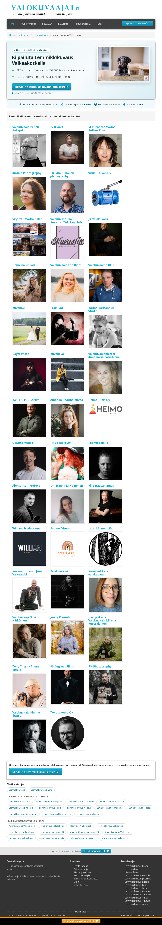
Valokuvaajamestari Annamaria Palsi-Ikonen (105, 355)
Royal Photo (20, 354)
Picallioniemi (59, 571)
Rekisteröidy (144, 23)
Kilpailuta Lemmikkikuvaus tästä (34, 772)
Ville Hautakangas (101, 485)
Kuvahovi (18, 308)
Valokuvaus (24, 34)
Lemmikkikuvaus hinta (41, 789)
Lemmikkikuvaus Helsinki (137, 875)
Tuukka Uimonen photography (62, 174)
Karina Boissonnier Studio (101, 309)
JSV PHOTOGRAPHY (25, 400)
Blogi (76, 881)
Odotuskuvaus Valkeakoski (83, 838)
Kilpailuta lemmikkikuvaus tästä (80, 920)
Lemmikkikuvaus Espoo (137, 865)
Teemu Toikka (98, 443)
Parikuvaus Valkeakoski (113, 838)
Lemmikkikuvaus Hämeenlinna (133, 871)
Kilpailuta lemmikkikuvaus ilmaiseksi (40, 87)
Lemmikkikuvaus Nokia (50, 807)
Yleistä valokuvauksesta (86, 878)
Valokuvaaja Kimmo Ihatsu (26, 713)
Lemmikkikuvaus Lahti (136, 884)
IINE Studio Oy (60, 443)
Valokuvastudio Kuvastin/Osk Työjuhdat (67, 220)
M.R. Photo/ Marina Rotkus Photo (101, 128)
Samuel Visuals (60, 528)
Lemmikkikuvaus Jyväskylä (138, 878)
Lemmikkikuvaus (41, 34)
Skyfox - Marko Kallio (27, 219)
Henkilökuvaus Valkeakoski (111, 825)
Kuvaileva (57, 354)
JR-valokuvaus (98, 219)
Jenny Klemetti (60, 617)
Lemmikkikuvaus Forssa (140, 807)
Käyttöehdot (127, 915)
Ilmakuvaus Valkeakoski (52, 832)
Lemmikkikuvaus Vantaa (137, 903)
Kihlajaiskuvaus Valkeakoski (118, 832)
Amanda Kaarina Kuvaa (66, 400)
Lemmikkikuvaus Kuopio (137, 881)
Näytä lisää (82, 884)
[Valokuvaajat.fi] (50, 11)
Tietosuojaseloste (145, 915)
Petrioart (56, 127)
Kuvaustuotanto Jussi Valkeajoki (27, 572)
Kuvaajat (47, 24)
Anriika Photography (26, 173)
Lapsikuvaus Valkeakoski (51, 838)
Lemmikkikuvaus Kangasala (49, 801)
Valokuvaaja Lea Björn (65, 265)
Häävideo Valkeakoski (81, 825)
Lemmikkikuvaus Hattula (112, 801)
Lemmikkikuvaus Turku (136, 897)
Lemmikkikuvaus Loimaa (88, 814)
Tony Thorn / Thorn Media (25, 667)
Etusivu (12, 34)
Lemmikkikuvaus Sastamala (22, 814)
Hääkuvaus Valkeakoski (52, 825)
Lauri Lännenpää (100, 528)
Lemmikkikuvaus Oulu (136, 888)
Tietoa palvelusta (82, 872)
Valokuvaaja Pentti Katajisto (25, 128)
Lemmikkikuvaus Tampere (81, 801)
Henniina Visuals (23, 265)
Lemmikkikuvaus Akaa (19, 801)
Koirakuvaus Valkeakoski (21, 838)
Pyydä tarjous (28, 24)
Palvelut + (64, 24)
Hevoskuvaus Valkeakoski (21, 832)
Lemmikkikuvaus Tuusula (137, 900)
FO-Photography (99, 666)
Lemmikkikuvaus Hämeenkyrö (56, 814)
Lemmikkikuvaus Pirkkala (21, 807)
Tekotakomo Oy (61, 712)
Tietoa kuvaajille (82, 875)
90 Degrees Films (62, 666)
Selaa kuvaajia (81, 869)
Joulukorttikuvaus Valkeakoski (84, 832)
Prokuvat (56, 308)
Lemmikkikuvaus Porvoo (137, 891)
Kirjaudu (129, 23)
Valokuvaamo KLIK (101, 265)
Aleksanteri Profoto (26, 485)
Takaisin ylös (80, 911)
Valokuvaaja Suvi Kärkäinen (24, 618)
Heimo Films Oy (99, 400)
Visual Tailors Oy (99, 173)
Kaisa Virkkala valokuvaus (98, 572)
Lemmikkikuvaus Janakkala (110, 807)
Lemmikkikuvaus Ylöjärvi (79, 807)
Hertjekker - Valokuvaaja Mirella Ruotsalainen (102, 620)
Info (99, 24)
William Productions (26, 528)
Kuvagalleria (83, 24)
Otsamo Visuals (23, 443)
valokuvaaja (18, 915)
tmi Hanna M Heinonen (66, 485)
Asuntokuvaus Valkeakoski (22, 825)
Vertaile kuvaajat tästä (95, 850)
